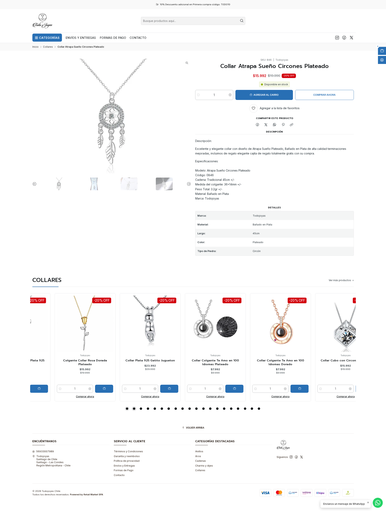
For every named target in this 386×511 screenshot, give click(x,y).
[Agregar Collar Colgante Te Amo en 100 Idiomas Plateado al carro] (212, 389)
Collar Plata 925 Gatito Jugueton (128, 360)
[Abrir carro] (382, 51)
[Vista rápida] (38, 327)
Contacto (119, 475)
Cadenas (200, 460)
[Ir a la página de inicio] (42, 20)
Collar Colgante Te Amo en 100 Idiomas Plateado (193, 362)
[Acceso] (382, 60)
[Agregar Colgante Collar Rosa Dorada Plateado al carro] (82, 389)
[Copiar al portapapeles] (292, 125)
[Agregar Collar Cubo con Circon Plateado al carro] (342, 389)
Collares (48, 47)
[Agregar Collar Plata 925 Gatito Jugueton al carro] (147, 389)
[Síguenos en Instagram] (337, 38)
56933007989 (45, 451)
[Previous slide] (35, 184)
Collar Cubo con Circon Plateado (323, 360)
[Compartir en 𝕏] (266, 125)
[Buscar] (241, 21)
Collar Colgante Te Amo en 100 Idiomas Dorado (258, 362)
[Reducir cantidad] (198, 95)
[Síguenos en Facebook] (344, 38)
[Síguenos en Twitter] (351, 38)
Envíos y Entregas (124, 465)
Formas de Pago (123, 470)
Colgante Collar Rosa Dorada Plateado (63, 362)
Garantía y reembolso (127, 456)
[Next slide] (188, 184)
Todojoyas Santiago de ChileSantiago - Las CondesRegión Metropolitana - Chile (53, 461)
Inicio (35, 47)
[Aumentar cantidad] (230, 95)
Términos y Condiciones (128, 451)
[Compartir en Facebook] (258, 125)
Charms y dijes (204, 465)
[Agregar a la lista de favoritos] (38, 318)
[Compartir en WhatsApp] (275, 125)
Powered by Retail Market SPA (86, 494)
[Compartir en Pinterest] (283, 125)
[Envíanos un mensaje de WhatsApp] (378, 503)
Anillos (199, 451)
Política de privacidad (127, 460)
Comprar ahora (63, 396)
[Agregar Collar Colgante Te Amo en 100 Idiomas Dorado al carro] (277, 389)
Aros (198, 456)
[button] (47, 38)
